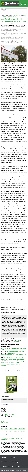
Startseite (3, 457)
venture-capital (22, 428)
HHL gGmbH (13, 16)
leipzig (6, 428)
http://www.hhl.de (15, 341)
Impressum (14, 457)
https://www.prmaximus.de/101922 (8, 436)
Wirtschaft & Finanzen (15, 15)
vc (1, 431)
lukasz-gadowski (7, 431)
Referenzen (4, 462)
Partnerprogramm (5, 466)
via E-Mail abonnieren (6, 402)
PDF (1, 423)
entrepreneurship (13, 428)
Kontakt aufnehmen (9, 414)
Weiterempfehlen (4, 422)
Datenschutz (18, 466)
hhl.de (6, 415)
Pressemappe (15, 462)
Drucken (2, 421)
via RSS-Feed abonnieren (6, 400)
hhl (2, 428)
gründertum (23, 431)
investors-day (16, 431)
